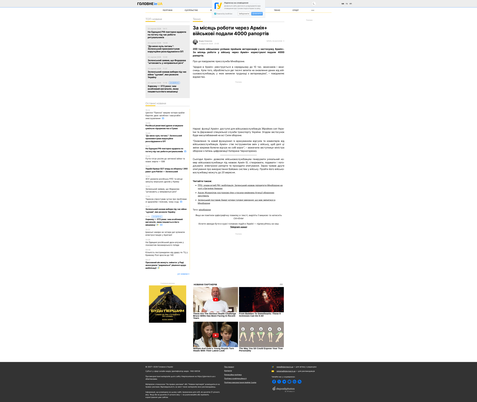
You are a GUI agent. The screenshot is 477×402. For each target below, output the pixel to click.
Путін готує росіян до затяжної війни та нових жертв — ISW (165, 159)
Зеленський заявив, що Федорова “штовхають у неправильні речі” (162, 189)
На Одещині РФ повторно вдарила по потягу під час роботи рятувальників (164, 149)
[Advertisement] (238, 104)
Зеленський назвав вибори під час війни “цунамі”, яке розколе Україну (166, 209)
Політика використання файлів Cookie (240, 382)
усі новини (182, 274)
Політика (167, 10)
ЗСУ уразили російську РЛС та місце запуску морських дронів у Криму (163, 179)
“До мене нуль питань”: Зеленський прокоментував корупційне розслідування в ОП (163, 137)
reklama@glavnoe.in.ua (286, 371)
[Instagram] (289, 382)
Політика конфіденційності (235, 378)
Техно (277, 10)
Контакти (228, 371)
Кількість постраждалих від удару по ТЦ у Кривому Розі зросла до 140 (166, 252)
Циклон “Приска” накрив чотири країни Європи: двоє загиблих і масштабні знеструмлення (165, 114)
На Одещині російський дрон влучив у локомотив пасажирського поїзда (164, 242)
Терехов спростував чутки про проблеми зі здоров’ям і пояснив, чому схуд (166, 199)
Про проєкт (229, 367)
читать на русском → (275, 41)
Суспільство (191, 10)
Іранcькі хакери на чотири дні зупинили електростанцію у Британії (165, 232)
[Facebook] (274, 382)
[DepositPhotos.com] (284, 390)
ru (347, 3)
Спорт (296, 10)
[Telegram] (284, 382)
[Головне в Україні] (149, 4)
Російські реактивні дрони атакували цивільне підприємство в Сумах (164, 126)
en (351, 3)
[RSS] (299, 382)
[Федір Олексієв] (195, 44)
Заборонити (244, 13)
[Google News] (294, 382)
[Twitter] (279, 382)
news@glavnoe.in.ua (285, 367)
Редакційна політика (233, 375)
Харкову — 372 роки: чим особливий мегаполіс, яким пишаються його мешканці (164, 220)
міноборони (205, 209)
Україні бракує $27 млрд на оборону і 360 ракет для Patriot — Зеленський (166, 169)
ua (343, 3)
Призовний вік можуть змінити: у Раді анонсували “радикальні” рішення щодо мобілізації (165, 264)
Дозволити (257, 13)
